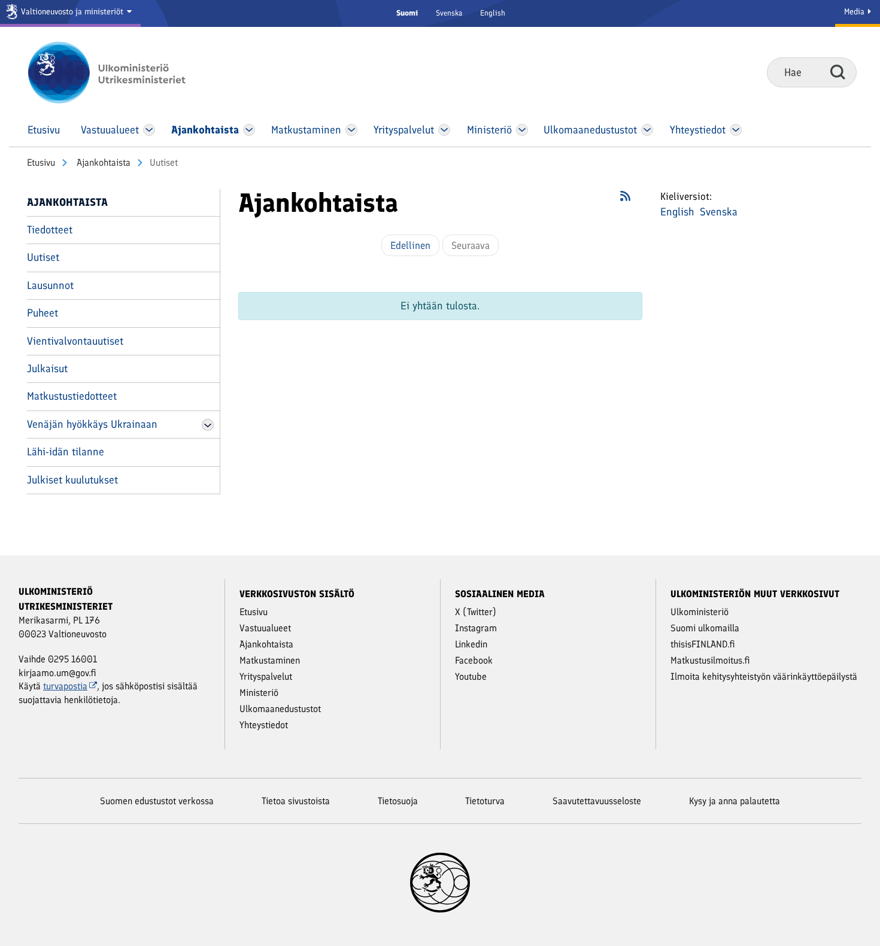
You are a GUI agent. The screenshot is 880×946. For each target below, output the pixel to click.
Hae (837, 72)
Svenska (449, 12)
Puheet (42, 313)
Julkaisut (47, 368)
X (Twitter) (475, 612)
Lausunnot (50, 285)
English (492, 12)
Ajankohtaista (102, 162)
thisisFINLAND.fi (702, 644)
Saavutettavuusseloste (597, 801)
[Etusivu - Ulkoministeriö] (124, 72)
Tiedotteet (49, 229)
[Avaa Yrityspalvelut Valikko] (444, 130)
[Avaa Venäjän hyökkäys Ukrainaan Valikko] (208, 425)
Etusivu (41, 162)
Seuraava (470, 245)
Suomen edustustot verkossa (157, 801)
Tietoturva (485, 801)
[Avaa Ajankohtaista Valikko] (249, 130)
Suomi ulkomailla (704, 628)
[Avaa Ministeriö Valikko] (522, 130)
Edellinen (410, 245)
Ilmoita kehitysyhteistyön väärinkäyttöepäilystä (763, 676)
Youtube (471, 676)
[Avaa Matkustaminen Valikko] (351, 130)
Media (855, 12)
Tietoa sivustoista (296, 801)
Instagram (476, 628)
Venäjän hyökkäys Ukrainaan (92, 424)
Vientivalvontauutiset (75, 341)
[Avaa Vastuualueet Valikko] (149, 130)
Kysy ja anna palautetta (734, 801)
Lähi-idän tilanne (65, 451)
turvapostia (65, 686)
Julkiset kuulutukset (72, 479)
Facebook (474, 660)
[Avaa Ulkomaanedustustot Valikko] (646, 130)
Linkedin (471, 644)
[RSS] (625, 200)
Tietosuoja (398, 801)
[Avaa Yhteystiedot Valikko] (735, 130)
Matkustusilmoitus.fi (710, 660)
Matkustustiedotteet (72, 396)
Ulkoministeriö (699, 612)
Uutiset (43, 257)
